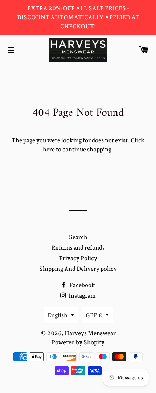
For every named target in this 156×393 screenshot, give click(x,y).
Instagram (81, 295)
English (57, 315)
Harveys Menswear (90, 333)
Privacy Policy (78, 258)
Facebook (81, 285)
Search (78, 237)
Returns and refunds (78, 247)
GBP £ (94, 315)
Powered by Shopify (78, 342)
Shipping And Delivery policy (78, 268)
